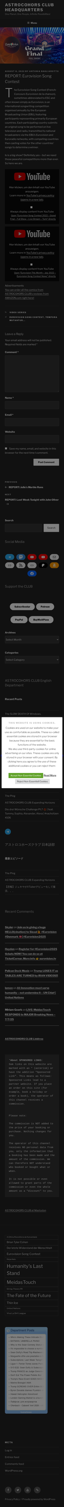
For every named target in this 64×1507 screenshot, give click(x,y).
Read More (50, 775)
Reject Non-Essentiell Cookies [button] (32, 781)
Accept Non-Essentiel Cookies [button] (26, 775)
